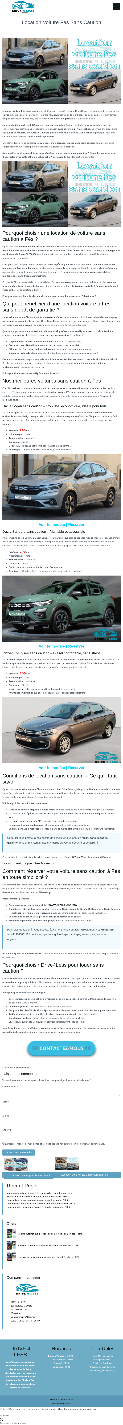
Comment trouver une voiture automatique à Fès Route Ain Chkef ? (41, 1203)
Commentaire (10, 1086)
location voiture (21, 1067)
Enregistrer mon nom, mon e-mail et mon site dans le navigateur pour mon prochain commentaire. (55, 1143)
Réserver (76, 524)
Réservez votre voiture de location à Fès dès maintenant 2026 (38, 1207)
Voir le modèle (52, 524)
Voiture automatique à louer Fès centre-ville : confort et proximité (39, 1193)
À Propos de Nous (102, 1359)
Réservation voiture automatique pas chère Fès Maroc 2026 (37, 1200)
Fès (42, 367)
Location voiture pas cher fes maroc (28, 863)
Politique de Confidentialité (102, 1367)
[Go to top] (117, 1408)
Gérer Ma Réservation (102, 1356)
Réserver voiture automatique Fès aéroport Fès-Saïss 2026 (37, 1196)
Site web (6, 1129)
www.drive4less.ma (63, 905)
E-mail (6, 1115)
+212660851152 (18, 1309)
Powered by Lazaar (61, 1403)
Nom (5, 1101)
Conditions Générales (102, 1363)
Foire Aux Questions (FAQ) (102, 1370)
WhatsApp (15, 1313)
